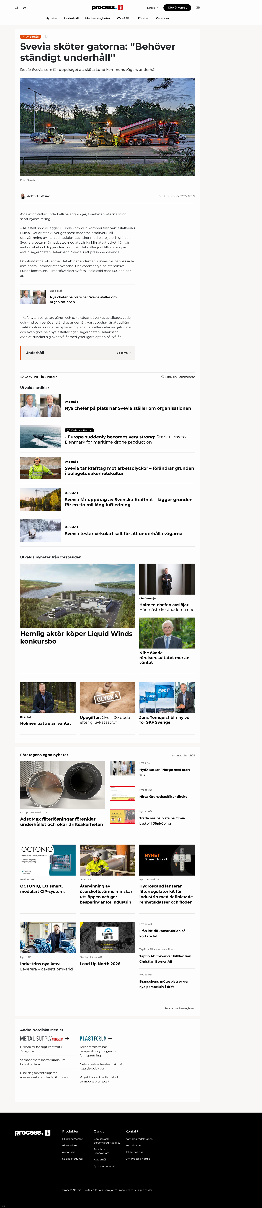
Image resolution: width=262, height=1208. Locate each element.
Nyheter (52, 18)
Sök (25, 7)
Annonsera (68, 1152)
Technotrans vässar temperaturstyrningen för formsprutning (98, 1051)
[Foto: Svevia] (107, 127)
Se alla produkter (72, 1158)
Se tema (122, 352)
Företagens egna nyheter (44, 755)
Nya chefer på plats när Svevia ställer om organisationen (83, 299)
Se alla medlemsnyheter (180, 1008)
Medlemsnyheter (97, 18)
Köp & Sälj (124, 18)
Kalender (162, 18)
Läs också (56, 290)
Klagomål (100, 1159)
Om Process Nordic (137, 1158)
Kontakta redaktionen (139, 1139)
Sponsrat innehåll (104, 1166)
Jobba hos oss (134, 1152)
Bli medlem (69, 1145)
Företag (143, 18)
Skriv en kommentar (180, 377)
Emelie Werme (40, 196)
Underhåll (71, 18)
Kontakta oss (133, 1145)
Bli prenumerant (72, 1139)
